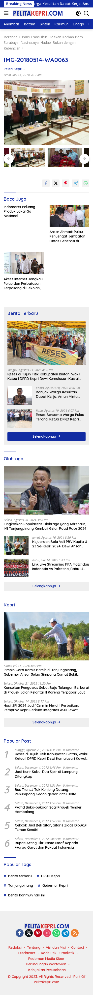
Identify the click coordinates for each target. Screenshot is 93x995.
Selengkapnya (44, 436)
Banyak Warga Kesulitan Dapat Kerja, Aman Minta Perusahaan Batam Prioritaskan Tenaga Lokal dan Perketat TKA (57, 394)
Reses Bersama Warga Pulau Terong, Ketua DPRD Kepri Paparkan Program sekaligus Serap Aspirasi (60, 416)
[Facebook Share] (46, 183)
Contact (77, 947)
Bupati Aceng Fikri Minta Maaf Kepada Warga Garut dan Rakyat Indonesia (46, 845)
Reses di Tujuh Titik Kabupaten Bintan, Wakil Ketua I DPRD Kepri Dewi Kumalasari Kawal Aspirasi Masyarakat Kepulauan (43, 376)
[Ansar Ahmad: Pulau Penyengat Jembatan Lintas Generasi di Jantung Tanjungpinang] (70, 216)
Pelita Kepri (13, 69)
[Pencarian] (86, 13)
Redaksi (15, 947)
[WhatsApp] (56, 933)
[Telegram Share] (75, 183)
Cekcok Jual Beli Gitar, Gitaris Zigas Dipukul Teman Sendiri (51, 827)
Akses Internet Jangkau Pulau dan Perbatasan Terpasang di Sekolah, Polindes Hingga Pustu (23, 284)
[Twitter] (29, 933)
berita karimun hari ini (26, 895)
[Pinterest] (38, 933)
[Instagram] (47, 933)
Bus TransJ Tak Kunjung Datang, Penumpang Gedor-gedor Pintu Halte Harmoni (45, 791)
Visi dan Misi (56, 947)
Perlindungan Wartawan (46, 964)
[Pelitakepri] (37, 13)
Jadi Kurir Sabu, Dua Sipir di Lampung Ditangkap (46, 773)
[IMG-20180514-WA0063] (28, 157)
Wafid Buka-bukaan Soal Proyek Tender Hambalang (48, 809)
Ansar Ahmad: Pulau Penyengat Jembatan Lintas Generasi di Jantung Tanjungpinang (69, 236)
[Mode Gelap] (78, 13)
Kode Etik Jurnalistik (57, 953)
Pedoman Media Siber (46, 958)
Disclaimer (26, 953)
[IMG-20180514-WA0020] (65, 157)
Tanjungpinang (20, 885)
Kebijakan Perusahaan (47, 970)
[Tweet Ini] (56, 183)
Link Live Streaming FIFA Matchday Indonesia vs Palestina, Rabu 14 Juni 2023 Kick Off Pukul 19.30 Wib (60, 566)
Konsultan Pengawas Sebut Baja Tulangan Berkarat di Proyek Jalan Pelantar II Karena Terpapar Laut (46, 689)
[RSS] (75, 933)
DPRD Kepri (50, 876)
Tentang (33, 947)
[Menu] (7, 13)
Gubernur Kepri (55, 885)
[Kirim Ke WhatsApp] (85, 183)
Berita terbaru (20, 876)
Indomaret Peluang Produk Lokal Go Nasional (19, 211)
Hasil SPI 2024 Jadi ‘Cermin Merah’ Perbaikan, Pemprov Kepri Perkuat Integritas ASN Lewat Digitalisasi (41, 707)
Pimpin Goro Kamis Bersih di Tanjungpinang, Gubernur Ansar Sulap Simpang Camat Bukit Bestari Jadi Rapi (40, 672)
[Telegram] (65, 933)
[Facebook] (20, 933)
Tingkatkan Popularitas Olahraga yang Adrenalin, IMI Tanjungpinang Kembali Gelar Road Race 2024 (45, 526)
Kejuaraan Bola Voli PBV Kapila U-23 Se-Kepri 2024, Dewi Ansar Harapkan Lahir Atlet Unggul (60, 543)
